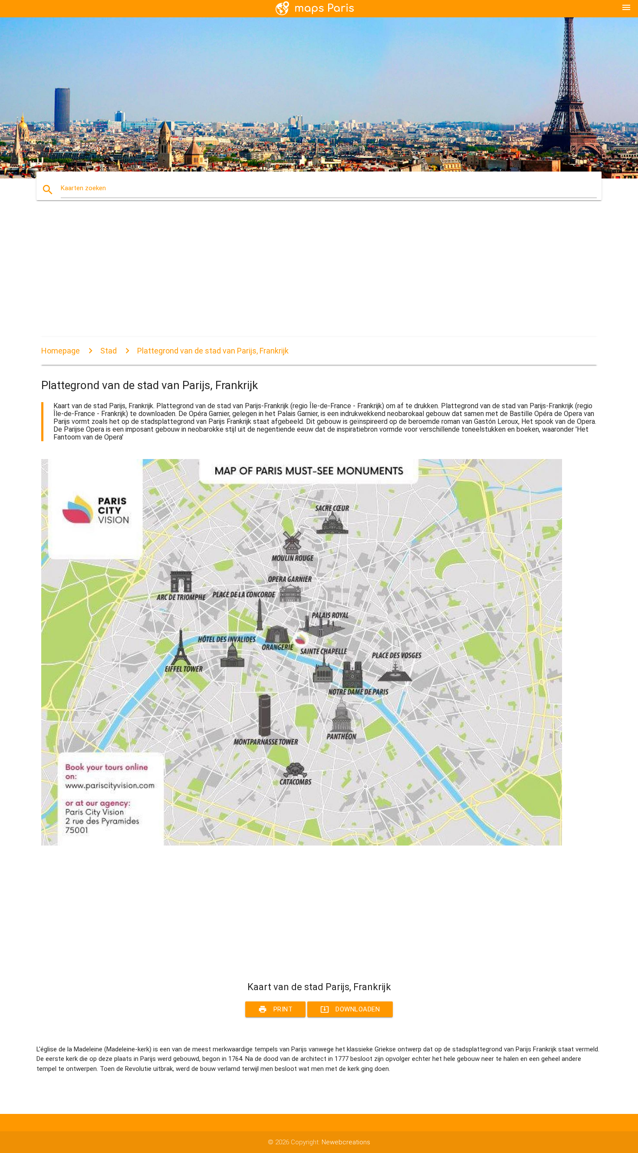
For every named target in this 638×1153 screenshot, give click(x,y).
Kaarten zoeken (83, 188)
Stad (108, 350)
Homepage (60, 350)
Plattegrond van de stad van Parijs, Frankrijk (213, 350)
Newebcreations (346, 1142)
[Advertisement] (301, 276)
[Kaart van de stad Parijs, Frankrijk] (301, 843)
